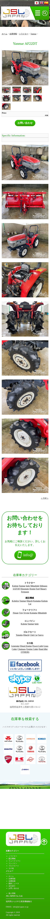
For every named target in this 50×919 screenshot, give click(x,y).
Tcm (21, 613)
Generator (15, 646)
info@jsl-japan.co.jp (20, 907)
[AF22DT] (25, 68)
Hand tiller (43, 649)
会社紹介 (12, 886)
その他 (11, 868)
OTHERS (25, 652)
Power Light (37, 646)
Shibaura (43, 586)
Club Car (34, 635)
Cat (29, 604)
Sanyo (40, 635)
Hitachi (30, 601)
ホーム (4, 34)
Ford (38, 589)
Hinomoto (24, 589)
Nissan (16, 613)
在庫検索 (12, 881)
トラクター (23, 34)
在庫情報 (13, 34)
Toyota (26, 613)
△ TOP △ (44, 498)
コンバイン (13, 863)
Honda (32, 589)
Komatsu (37, 601)
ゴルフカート (14, 866)
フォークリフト (15, 861)
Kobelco (15, 601)
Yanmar (33, 34)
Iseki (28, 586)
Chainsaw (21, 649)
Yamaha (19, 635)
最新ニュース (14, 883)
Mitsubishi (34, 586)
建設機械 (12, 859)
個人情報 (12, 893)
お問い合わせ (25, 122)
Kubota (15, 586)
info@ (27, 555)
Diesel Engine (26, 646)
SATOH (16, 589)
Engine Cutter (32, 649)
